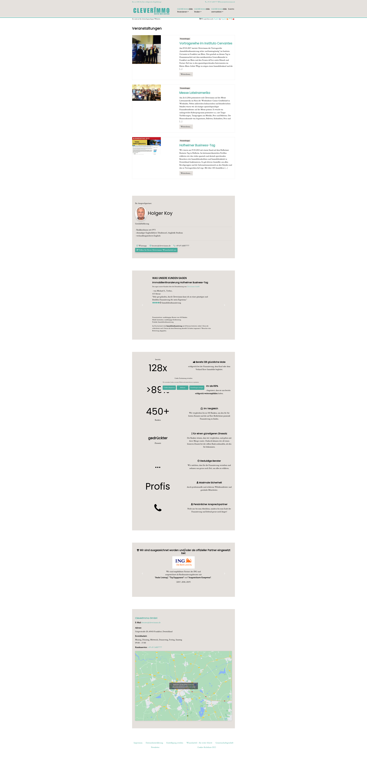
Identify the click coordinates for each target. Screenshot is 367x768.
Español (224, 19)
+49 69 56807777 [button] (182, 245)
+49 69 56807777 (212, 2)
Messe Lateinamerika (194, 93)
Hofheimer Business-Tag (197, 145)
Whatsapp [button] (142, 245)
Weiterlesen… (186, 74)
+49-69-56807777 (155, 647)
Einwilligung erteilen (174, 743)
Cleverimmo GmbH (146, 618)
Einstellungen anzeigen (196, 387)
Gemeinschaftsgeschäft (224, 743)
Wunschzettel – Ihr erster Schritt (199, 743)
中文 (231, 19)
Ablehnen (182, 387)
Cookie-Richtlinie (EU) (206, 747)
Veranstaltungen (185, 39)
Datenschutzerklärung (154, 743)
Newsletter (155, 747)
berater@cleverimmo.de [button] (161, 245)
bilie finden (202, 10)
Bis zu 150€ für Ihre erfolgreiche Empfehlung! (146, 2)
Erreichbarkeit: (141, 636)
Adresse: (138, 627)
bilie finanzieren (185, 10)
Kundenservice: (141, 647)
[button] (142, 305)
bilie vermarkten (219, 10)
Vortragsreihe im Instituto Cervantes (205, 43)
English (216, 19)
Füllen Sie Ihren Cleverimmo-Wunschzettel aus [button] (157, 250)
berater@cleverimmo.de (227, 2)
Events (231, 9)
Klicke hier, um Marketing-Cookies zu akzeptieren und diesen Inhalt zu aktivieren (183, 686)
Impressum (138, 743)
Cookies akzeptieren (169, 387)
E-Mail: (138, 622)
